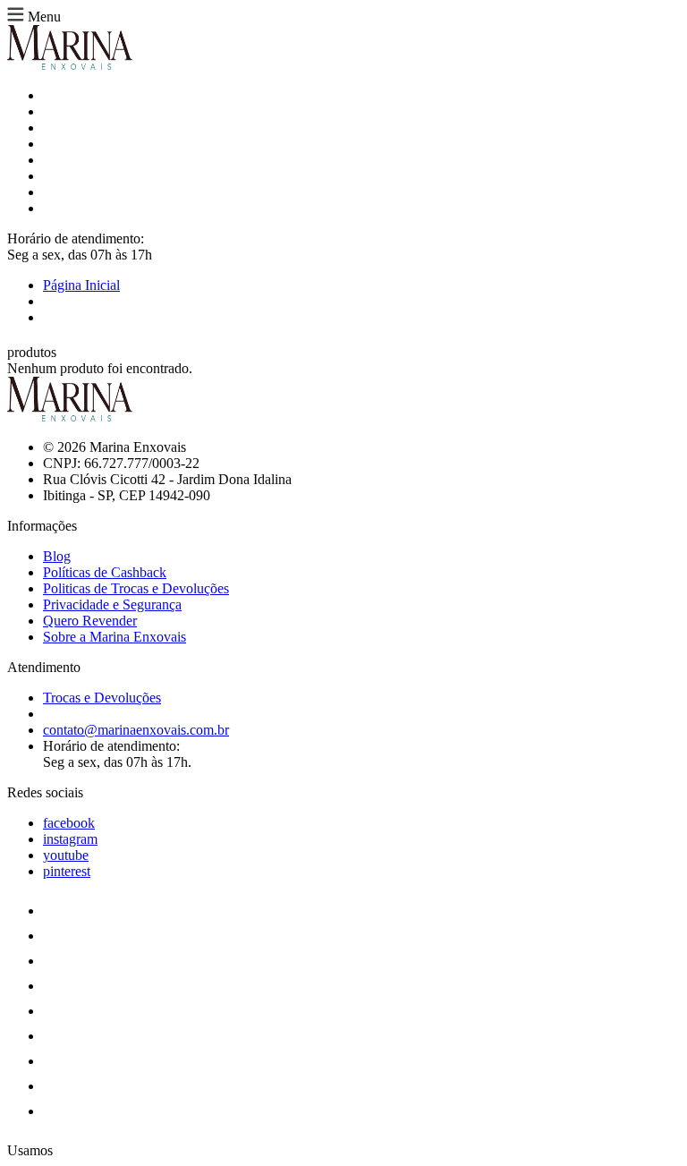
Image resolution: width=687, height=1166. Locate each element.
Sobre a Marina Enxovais (114, 636)
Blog (57, 556)
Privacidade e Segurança (112, 604)
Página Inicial (81, 285)
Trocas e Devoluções (102, 697)
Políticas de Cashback (104, 572)
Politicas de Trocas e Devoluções (136, 588)
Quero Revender (90, 620)
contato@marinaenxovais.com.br (136, 729)
